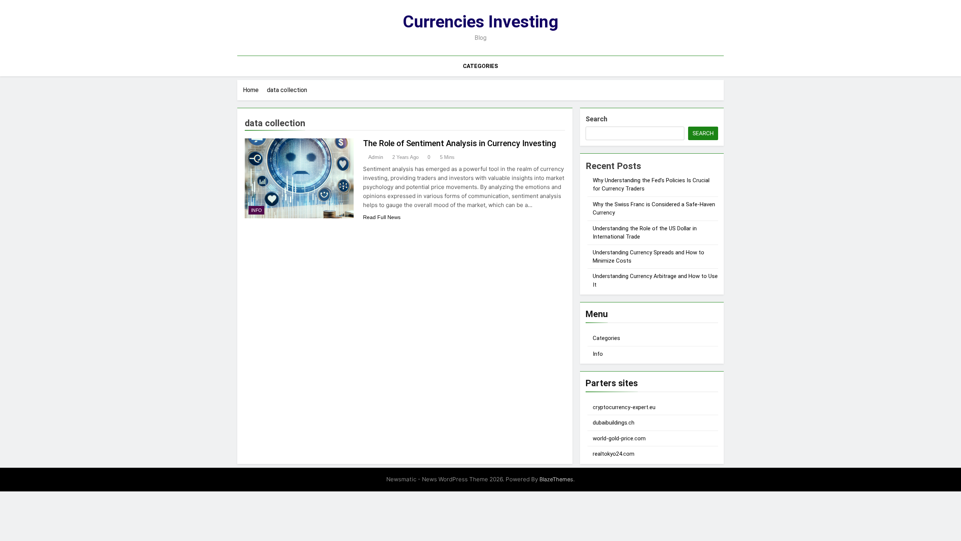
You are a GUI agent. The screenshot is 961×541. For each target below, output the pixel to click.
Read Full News (382, 217)
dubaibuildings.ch (613, 422)
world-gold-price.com (619, 438)
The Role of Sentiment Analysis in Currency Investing (459, 143)
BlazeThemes (556, 479)
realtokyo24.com (613, 453)
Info (598, 354)
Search (596, 119)
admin (375, 157)
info (256, 210)
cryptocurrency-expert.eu (624, 407)
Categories (480, 66)
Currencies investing (480, 22)
